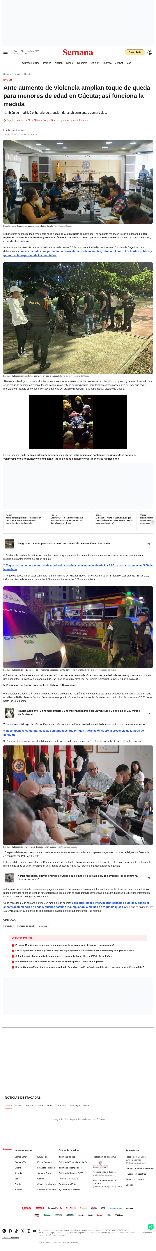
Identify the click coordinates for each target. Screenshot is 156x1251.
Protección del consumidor (105, 1157)
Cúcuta (27, 74)
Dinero (18, 1168)
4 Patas (18, 1189)
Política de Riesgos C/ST (71, 1173)
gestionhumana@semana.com (107, 1186)
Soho (17, 1178)
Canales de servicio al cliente (140, 1168)
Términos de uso (67, 1157)
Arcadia (18, 1173)
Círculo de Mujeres (46, 1184)
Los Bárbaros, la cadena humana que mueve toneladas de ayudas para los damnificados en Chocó (67, 520)
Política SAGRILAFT (68, 1178)
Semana (7, 74)
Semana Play (21, 1157)
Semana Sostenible (46, 1189)
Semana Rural (44, 1173)
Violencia (43, 926)
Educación (42, 1157)
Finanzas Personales (47, 1168)
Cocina (40, 1178)
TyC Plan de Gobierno (69, 1189)
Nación (17, 74)
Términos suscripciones (70, 1168)
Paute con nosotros (135, 1179)
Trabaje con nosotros (136, 1174)
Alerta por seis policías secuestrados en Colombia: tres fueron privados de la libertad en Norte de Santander (23, 520)
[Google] (4, 1231)
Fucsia (18, 1184)
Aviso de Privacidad (13, 1238)
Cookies (129, 1185)
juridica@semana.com (103, 1175)
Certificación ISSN (67, 1184)
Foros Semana (44, 1162)
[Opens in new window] (10, 1231)
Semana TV (20, 1162)
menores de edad (25, 926)
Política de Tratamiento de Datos (74, 1162)
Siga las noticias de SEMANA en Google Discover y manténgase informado (47, 120)
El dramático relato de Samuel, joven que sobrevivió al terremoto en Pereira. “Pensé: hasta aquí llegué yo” (114, 520)
